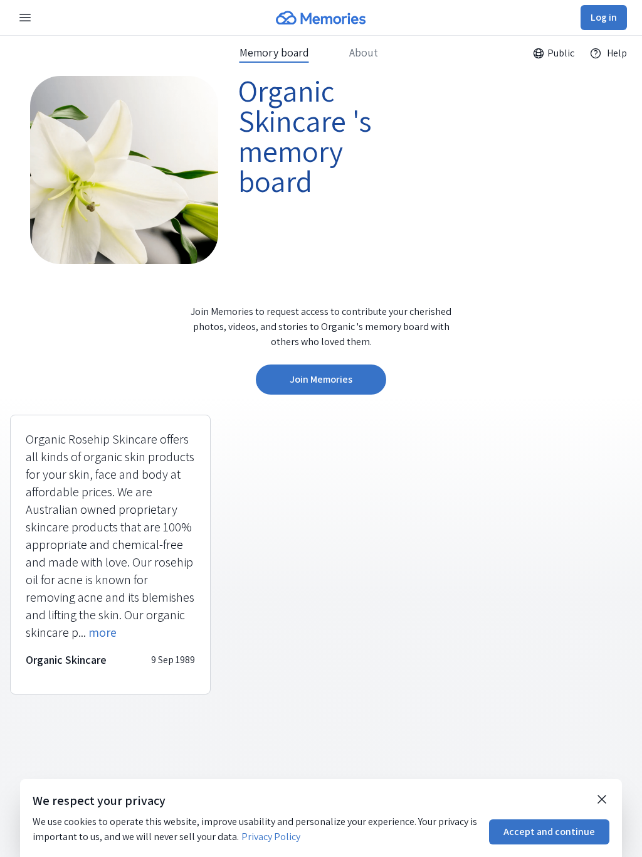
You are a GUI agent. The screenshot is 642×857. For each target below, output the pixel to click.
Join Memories (321, 379)
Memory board (274, 53)
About (363, 53)
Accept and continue (549, 831)
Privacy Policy (270, 836)
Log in (604, 17)
